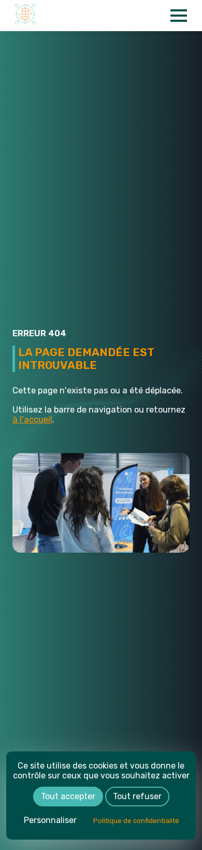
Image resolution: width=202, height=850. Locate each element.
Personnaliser (50, 820)
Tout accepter (68, 796)
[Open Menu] (178, 15)
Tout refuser (137, 796)
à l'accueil (32, 419)
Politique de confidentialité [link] (136, 821)
